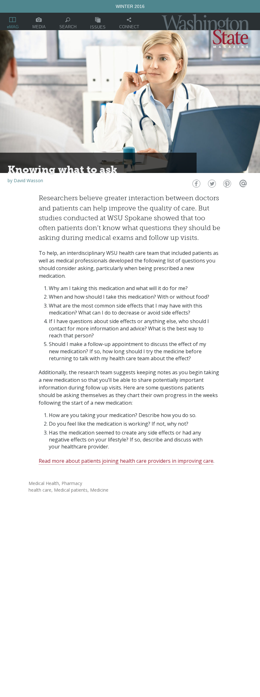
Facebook (196, 185)
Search (67, 26)
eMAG (13, 26)
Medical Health (44, 483)
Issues (98, 27)
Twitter (211, 185)
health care (40, 490)
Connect (129, 26)
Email (242, 185)
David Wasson (28, 180)
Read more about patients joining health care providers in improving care (126, 460)
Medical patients (71, 490)
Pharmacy (72, 483)
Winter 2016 (130, 6)
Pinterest (227, 185)
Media (39, 26)
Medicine (99, 490)
